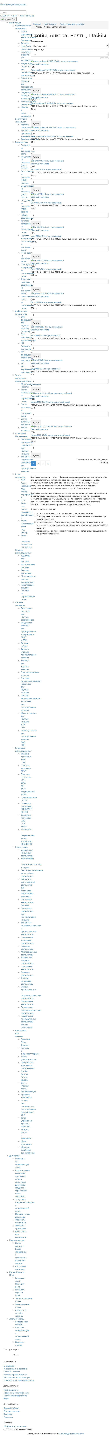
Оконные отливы (19, 1343)
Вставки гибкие (24, 644)
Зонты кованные (25, 429)
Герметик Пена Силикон (25, 1042)
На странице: (37, 49)
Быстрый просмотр (40, 63)
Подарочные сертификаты (16, 1392)
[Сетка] (106, 58)
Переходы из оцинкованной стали (28, 257)
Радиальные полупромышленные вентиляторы (31, 1010)
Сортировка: (37, 40)
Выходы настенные (26, 571)
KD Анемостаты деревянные (27, 345)
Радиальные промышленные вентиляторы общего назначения (28, 1021)
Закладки (8, 1413)
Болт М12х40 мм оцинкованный (46, 235)
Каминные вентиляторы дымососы (27, 893)
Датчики (25, 43)
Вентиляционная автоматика (23, 27)
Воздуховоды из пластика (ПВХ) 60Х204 (27, 162)
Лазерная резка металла (15, 1374)
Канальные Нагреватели (21, 435)
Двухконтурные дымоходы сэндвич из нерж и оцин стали (22, 1176)
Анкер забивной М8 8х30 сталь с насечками (52, 136)
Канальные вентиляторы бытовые (27, 902)
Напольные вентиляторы (27, 968)
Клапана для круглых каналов (25, 665)
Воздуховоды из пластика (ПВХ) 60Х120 (27, 206)
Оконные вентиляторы (27, 973)
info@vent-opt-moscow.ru (15, 1426)
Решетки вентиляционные (23, 551)
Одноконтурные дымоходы (22, 1215)
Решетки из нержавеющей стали (28, 595)
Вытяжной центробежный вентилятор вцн (28, 883)
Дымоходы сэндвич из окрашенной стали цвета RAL (21, 1190)
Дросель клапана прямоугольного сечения (28, 653)
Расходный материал (20, 1268)
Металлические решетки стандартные (28, 578)
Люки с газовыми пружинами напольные (26, 541)
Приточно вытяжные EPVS (26, 768)
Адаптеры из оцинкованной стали (28, 149)
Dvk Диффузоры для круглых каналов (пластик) (27, 324)
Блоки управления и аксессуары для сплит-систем (21, 1256)
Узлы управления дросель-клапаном (26, 1122)
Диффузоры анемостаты (21, 312)
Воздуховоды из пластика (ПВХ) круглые (27, 177)
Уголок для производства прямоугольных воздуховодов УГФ (28, 1107)
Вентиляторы (21, 846)
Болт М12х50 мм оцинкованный (46, 269)
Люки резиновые (20, 475)
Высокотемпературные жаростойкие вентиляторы (32, 873)
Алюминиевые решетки (28, 566)
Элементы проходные (20, 1227)
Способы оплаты (12, 1371)
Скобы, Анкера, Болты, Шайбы (24, 1075)
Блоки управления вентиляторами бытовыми (28, 36)
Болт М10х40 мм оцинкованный (46, 202)
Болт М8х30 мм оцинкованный (45, 368)
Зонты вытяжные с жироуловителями (24, 378)
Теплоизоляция (28, 1091)
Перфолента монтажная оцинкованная (28, 1065)
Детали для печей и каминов (20, 1312)
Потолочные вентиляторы (27, 1003)
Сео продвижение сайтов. (72, 1433)
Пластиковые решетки (27, 586)
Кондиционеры (16, 1240)
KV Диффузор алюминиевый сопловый (28, 356)
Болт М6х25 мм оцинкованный (45, 335)
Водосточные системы (21, 1323)
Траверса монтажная (26, 1096)
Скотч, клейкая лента (25, 1085)
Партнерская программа (15, 1395)
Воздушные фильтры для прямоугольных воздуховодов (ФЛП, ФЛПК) (28, 631)
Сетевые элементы (20, 604)
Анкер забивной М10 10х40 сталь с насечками (53, 69)
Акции (6, 1398)
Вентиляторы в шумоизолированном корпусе (31, 863)
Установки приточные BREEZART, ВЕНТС (26, 807)
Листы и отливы (16, 1318)
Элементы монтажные (20, 1221)
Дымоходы (14, 1155)
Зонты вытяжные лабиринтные (27, 421)
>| (48, 463)
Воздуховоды (21, 142)
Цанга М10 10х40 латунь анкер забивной (50, 401)
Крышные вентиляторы (27, 947)
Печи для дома (19, 1285)
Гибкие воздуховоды (27, 216)
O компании (9, 1365)
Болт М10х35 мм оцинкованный (46, 169)
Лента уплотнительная (28, 1058)
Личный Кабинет (11, 1408)
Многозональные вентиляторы (29, 953)
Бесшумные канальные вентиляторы (27, 852)
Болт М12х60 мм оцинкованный (46, 302)
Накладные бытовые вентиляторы (27, 960)
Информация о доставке (15, 1368)
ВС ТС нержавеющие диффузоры (28, 368)
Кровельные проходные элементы (27, 133)
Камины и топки (19, 1279)
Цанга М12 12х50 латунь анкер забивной (50, 435)
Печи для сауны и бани (19, 1292)
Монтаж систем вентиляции (17, 1377)
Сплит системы (19, 1244)
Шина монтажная (26, 1142)
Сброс (15, 1354)
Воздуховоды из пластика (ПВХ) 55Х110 (27, 191)
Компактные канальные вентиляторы (27, 940)
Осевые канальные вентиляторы (27, 980)
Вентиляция (15, 22)
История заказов (11, 1411)
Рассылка (8, 1416)
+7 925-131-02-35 (8, 15)
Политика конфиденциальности (19, 1380)
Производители (11, 1389)
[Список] (102, 58)
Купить (36, 90)
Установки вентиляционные (23, 749)
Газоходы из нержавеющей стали (22, 1163)
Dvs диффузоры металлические (28, 337)
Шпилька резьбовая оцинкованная (28, 1149)
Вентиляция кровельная (21, 120)
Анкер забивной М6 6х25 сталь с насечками (52, 103)
